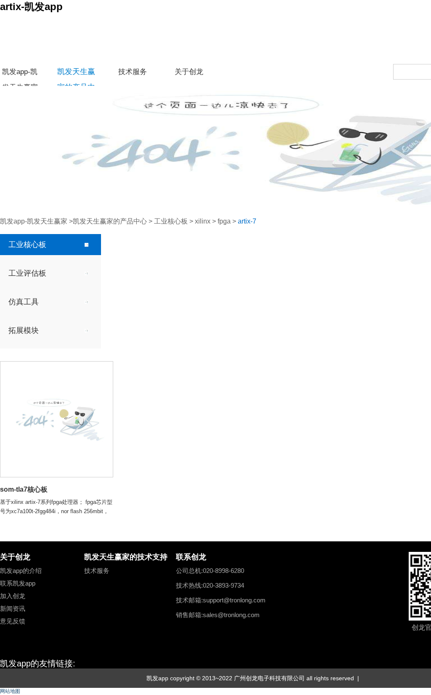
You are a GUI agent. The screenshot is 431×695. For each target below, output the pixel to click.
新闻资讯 (12, 608)
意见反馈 (12, 621)
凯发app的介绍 (21, 570)
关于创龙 (189, 71)
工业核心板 (171, 221)
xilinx (202, 221)
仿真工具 (23, 302)
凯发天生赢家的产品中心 (76, 73)
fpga (224, 221)
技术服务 (132, 71)
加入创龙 (12, 595)
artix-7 (247, 221)
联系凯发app (17, 583)
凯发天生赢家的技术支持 (126, 557)
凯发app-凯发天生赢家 (20, 74)
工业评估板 (27, 273)
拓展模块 (23, 330)
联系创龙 (191, 557)
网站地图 (10, 691)
